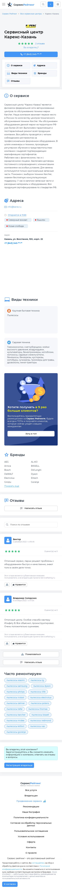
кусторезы (37, 357)
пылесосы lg (37, 680)
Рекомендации (31, 806)
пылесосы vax (37, 726)
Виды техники (19, 73)
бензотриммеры (32, 352)
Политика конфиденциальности (31, 817)
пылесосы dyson (42, 686)
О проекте (31, 853)
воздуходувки (36, 349)
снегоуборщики (33, 347)
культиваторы (14, 352)
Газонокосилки (15, 347)
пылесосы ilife (38, 691)
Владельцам (31, 795)
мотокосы (12, 354)
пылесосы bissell (40, 715)
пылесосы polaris (40, 703)
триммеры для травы (42, 360)
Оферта (31, 842)
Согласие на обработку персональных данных (31, 824)
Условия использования (31, 836)
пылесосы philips (16, 691)
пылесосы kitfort (15, 726)
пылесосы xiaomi (16, 680)
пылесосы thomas (37, 709)
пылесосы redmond (40, 720)
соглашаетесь (38, 863)
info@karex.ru (14, 207)
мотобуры (12, 360)
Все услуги (31, 790)
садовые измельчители (31, 354)
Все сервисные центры (31, 14)
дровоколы (13, 362)
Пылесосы (12, 315)
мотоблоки (47, 352)
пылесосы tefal (14, 709)
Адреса (41, 65)
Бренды (42, 73)
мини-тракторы (28, 362)
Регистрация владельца (19, 765)
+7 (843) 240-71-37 (32, 54)
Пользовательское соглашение (31, 831)
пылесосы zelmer (16, 703)
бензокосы (13, 357)
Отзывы (15, 81)
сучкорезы (24, 360)
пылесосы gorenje (16, 732)
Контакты (31, 847)
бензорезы (25, 357)
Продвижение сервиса (29, 801)
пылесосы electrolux (40, 697)
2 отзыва (40, 43)
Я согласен (10, 884)
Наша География (31, 812)
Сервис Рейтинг (9, 14)
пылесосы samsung (17, 686)
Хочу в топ (31, 433)
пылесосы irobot (15, 697)
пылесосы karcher (16, 715)
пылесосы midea (15, 720)
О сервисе (16, 65)
